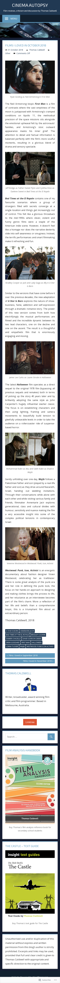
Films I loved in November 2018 (28, 661)
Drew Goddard (13, 642)
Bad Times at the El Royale (17, 635)
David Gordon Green (32, 638)
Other (7, 53)
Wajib (22, 646)
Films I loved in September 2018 (21, 656)
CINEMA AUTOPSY (30, 5)
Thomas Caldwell (37, 50)
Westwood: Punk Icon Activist (40, 646)
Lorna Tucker (12, 646)
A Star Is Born (12, 631)
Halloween (37, 642)
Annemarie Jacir (27, 631)
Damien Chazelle (13, 638)
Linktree (30, 722)
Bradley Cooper (38, 635)
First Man (25, 642)
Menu (13, 18)
